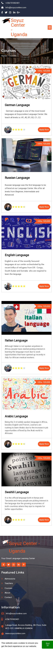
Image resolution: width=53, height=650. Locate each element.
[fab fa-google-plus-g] (18, 12)
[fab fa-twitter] (6, 12)
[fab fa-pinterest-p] (23, 565)
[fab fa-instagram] (10, 12)
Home (4, 56)
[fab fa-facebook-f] (2, 12)
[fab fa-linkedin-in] (14, 12)
